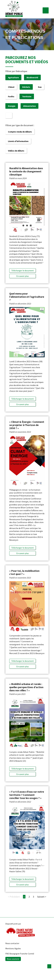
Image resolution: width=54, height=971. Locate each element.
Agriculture (13, 77)
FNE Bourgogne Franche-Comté (19, 953)
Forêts (11, 96)
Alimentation (29, 106)
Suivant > (41, 896)
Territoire (26, 96)
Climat (11, 87)
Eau (40, 87)
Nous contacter (12, 943)
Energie (11, 106)
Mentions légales (13, 948)
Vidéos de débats (16, 150)
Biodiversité (32, 77)
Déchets (26, 87)
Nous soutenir (13, 959)
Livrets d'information (18, 141)
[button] (46, 10)
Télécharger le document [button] (22, 270)
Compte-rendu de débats (20, 131)
